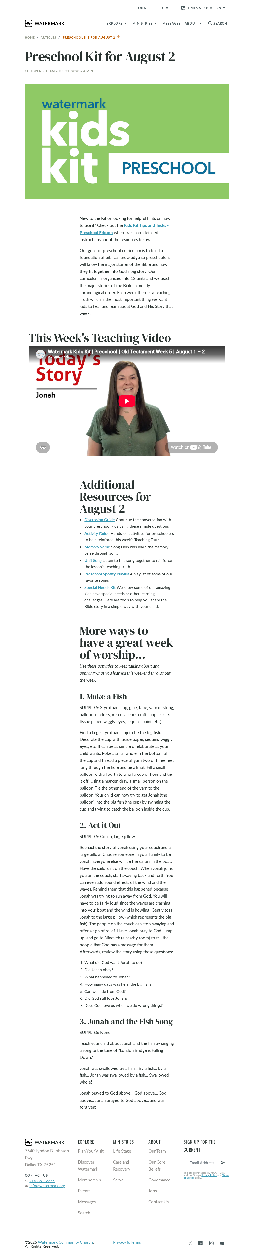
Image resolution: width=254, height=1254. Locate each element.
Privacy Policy (209, 1175)
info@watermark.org (47, 1185)
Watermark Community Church (65, 1242)
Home (30, 37)
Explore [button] (115, 23)
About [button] (191, 23)
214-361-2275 (42, 1180)
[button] (145, 23)
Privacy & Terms (127, 1242)
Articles (48, 37)
